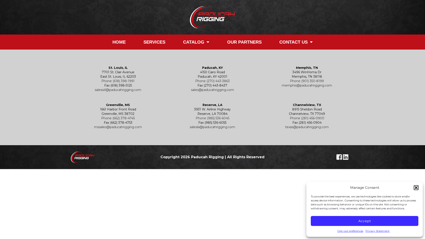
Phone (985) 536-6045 (212, 118)
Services (154, 42)
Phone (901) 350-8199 (307, 81)
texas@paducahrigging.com (307, 127)
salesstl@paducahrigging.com (118, 90)
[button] (416, 187)
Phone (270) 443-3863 (212, 81)
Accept (364, 221)
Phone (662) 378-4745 (118, 118)
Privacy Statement (377, 231)
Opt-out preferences (350, 231)
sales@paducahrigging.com (212, 90)
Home (119, 42)
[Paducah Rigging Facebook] (339, 158)
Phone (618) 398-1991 (118, 81)
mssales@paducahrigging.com (118, 127)
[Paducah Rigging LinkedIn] (345, 158)
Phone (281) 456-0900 (307, 118)
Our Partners (244, 42)
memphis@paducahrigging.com (307, 85)
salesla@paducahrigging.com (212, 127)
